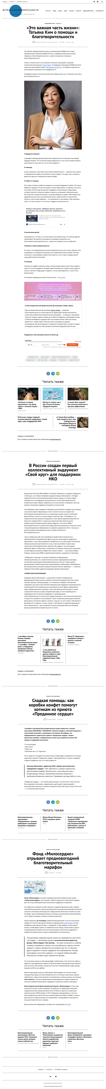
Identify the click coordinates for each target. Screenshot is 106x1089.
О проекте (11, 1)
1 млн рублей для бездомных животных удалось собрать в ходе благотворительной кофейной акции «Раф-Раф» (51, 655)
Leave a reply (71, 42)
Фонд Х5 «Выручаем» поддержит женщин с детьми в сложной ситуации (76, 639)
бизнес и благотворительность (61, 357)
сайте (69, 1004)
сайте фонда (68, 923)
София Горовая (22, 410)
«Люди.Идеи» (46, 65)
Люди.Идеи (53, 360)
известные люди (42, 360)
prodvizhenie (21, 827)
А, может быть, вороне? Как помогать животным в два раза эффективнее (78, 404)
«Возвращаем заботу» (53, 67)
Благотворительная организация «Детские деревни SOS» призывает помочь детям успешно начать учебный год (27, 1037)
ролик (64, 74)
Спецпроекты (100, 10)
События (78, 10)
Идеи (65, 10)
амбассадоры (45, 357)
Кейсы (60, 10)
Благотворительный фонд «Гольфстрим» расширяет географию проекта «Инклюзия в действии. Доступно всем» (80, 1037)
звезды (75, 357)
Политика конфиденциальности (53, 1086)
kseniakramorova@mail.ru (74, 644)
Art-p (70, 829)
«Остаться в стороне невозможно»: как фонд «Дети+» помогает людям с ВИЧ (27, 405)
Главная (4, 1)
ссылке (62, 277)
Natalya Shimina (52, 719)
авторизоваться (55, 439)
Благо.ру (48, 10)
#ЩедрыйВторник (88, 10)
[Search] (102, 1)
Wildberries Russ (33, 357)
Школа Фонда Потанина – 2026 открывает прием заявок (52, 819)
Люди (54, 10)
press (45, 823)
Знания (71, 10)
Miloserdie (52, 872)
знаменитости (31, 360)
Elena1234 (21, 653)
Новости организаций (53, 461)
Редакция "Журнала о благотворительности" (47, 42)
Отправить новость (22, 1)
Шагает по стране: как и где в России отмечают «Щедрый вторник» (52, 404)
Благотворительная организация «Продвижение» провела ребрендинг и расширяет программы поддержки (27, 821)
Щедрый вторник (74, 360)
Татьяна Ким (62, 360)
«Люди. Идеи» (55, 310)
